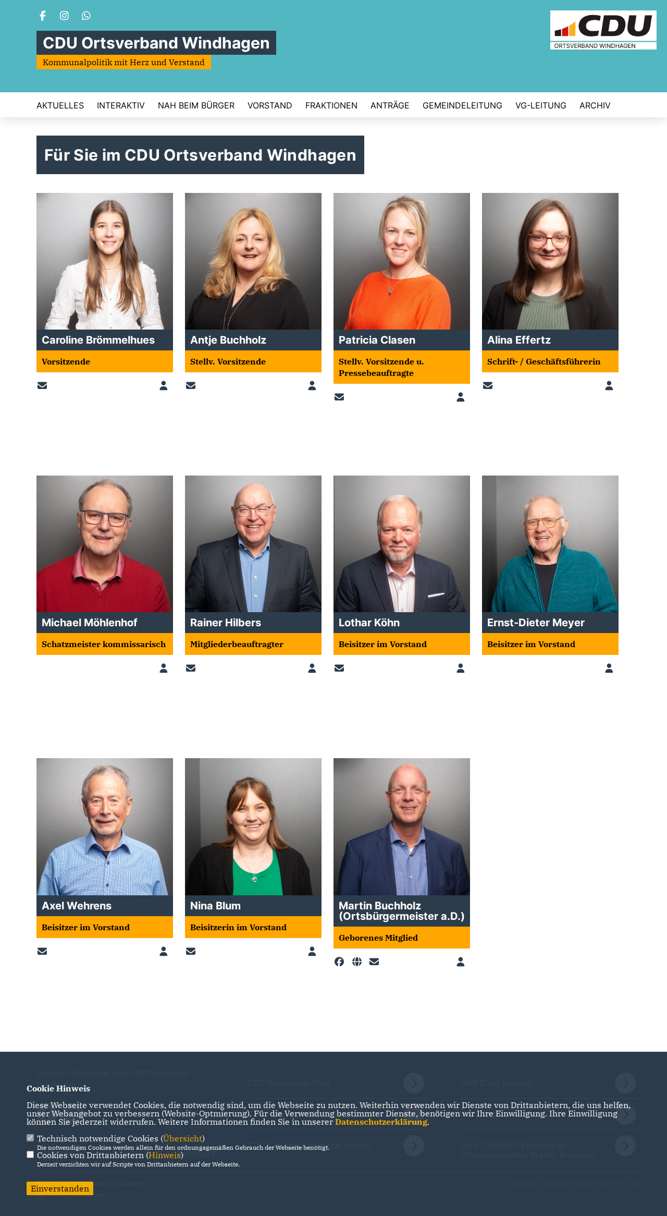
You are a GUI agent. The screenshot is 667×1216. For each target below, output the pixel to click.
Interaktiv (121, 105)
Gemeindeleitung (462, 105)
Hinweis (165, 1155)
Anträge (390, 105)
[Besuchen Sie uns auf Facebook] (42, 16)
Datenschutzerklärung (381, 1121)
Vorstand (270, 105)
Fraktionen (331, 105)
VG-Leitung (540, 105)
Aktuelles (60, 105)
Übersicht (182, 1138)
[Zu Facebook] (341, 962)
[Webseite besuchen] (359, 962)
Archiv (595, 105)
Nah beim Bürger (196, 105)
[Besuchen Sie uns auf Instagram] (64, 16)
